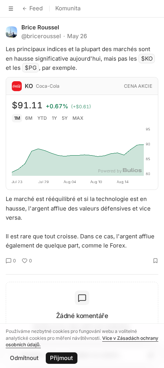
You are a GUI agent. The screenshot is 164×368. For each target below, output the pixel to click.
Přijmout (61, 358)
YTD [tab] (42, 118)
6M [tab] (28, 118)
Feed (36, 8)
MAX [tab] (78, 118)
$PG (31, 67)
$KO (147, 58)
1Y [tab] (54, 118)
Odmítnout (24, 358)
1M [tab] (17, 118)
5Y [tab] (65, 118)
